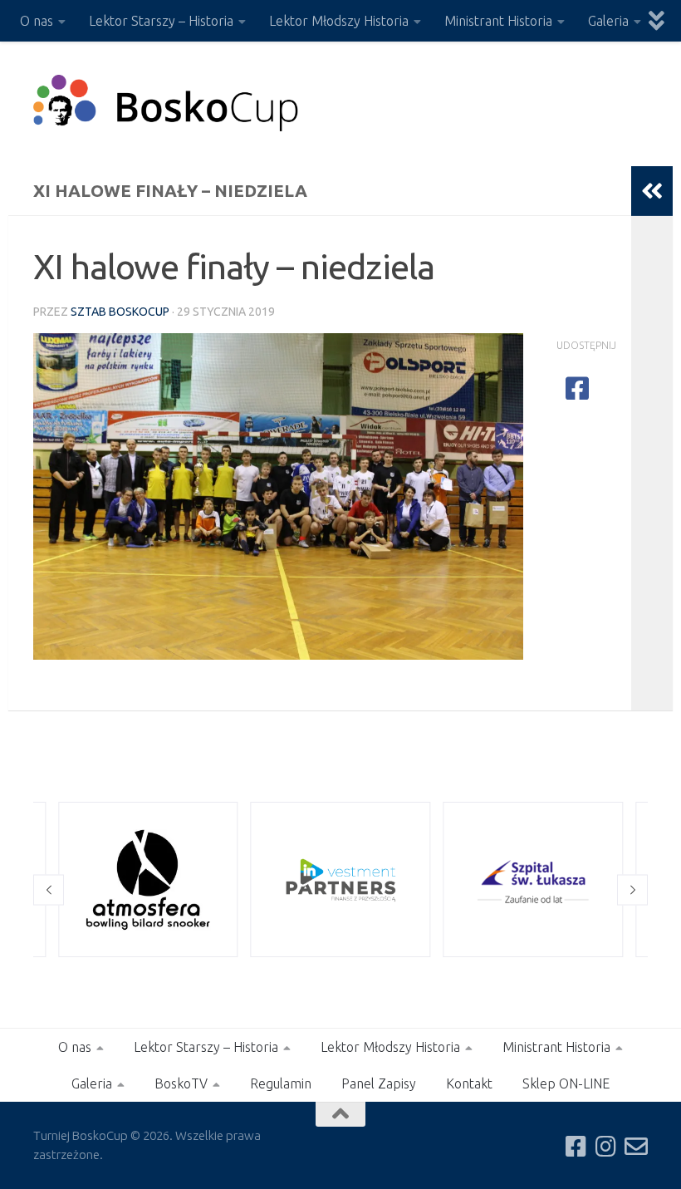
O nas (36, 20)
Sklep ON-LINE (566, 1083)
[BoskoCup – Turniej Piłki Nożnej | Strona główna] (166, 104)
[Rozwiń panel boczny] (652, 191)
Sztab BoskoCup (120, 311)
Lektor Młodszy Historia (339, 20)
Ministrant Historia (498, 20)
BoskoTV (181, 1083)
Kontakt (469, 1083)
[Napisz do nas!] (636, 1146)
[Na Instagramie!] (606, 1146)
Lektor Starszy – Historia (161, 20)
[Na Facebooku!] (576, 1146)
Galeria (608, 20)
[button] (48, 890)
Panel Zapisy (378, 1083)
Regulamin (280, 1083)
